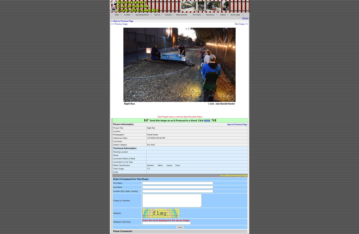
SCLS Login (235, 15)
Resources (210, 15)
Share (245, 18)
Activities (168, 15)
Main (117, 15)
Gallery (223, 15)
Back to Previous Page (237, 124)
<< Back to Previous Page (122, 21)
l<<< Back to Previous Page (233, 175)
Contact (127, 15)
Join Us (157, 15)
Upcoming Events (142, 15)
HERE (207, 120)
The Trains (197, 15)
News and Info (181, 15)
